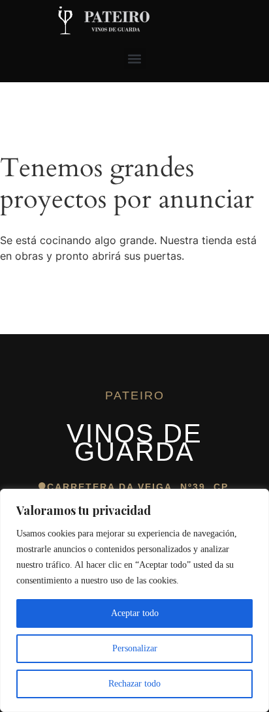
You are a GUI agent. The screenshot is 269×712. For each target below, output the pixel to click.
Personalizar (134, 648)
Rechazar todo (134, 684)
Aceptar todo (135, 613)
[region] (134, 600)
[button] (135, 58)
